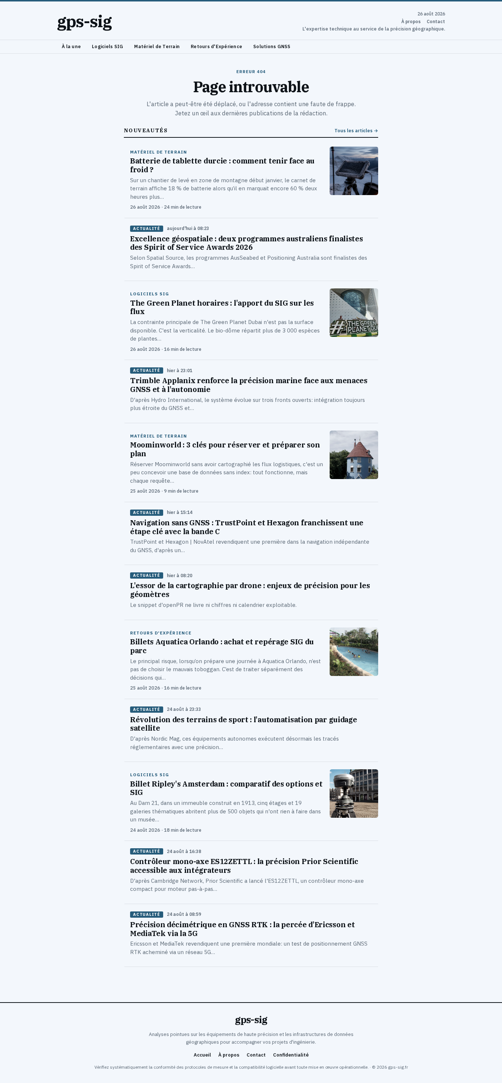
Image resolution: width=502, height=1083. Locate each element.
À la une (71, 46)
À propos (411, 21)
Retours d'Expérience (216, 46)
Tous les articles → (356, 130)
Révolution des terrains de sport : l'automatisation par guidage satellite (243, 724)
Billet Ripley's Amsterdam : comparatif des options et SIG (226, 788)
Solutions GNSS (272, 46)
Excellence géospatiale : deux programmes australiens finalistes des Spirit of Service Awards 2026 (246, 243)
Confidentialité (291, 1055)
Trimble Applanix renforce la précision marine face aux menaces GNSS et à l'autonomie (248, 385)
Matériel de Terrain (157, 46)
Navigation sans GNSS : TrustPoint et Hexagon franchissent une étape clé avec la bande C (246, 527)
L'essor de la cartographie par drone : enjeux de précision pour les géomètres (250, 590)
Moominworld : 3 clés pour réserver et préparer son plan (225, 449)
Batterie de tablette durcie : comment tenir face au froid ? (222, 165)
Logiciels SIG (107, 46)
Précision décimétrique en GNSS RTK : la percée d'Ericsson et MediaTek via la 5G (242, 929)
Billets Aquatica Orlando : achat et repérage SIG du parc (222, 646)
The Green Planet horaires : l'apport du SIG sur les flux (222, 307)
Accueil (202, 1055)
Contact (436, 21)
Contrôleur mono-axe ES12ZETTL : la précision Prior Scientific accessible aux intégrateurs (244, 866)
